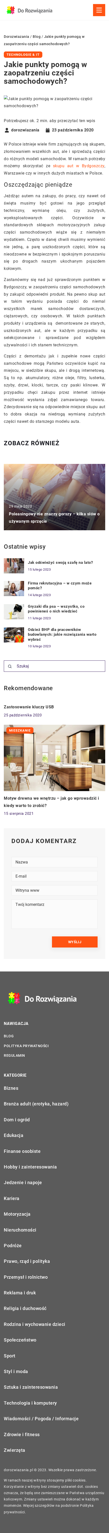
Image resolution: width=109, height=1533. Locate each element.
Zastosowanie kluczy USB (29, 707)
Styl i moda (16, 1371)
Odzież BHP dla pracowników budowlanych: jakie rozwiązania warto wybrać (62, 634)
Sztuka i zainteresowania (31, 1387)
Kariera (12, 1198)
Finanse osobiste (22, 1151)
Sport (9, 1355)
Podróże (13, 1245)
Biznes (11, 1088)
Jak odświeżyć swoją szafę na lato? (60, 562)
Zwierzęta (14, 1450)
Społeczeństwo (20, 1340)
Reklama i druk (20, 1292)
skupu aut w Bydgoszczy (78, 165)
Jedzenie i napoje (23, 1182)
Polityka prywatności (26, 1046)
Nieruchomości (20, 1230)
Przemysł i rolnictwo (26, 1277)
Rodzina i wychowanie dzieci (34, 1324)
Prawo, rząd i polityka (27, 1261)
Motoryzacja (17, 1214)
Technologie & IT (23, 55)
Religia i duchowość (25, 1308)
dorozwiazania (25, 130)
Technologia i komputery (30, 1403)
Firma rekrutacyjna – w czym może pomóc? (60, 586)
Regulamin (14, 1055)
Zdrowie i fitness (22, 1434)
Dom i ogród (17, 1119)
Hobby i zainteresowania (30, 1166)
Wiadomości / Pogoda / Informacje (41, 1418)
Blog (9, 1036)
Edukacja (13, 1135)
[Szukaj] (10, 666)
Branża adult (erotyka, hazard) (36, 1103)
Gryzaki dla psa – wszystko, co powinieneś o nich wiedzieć (56, 609)
